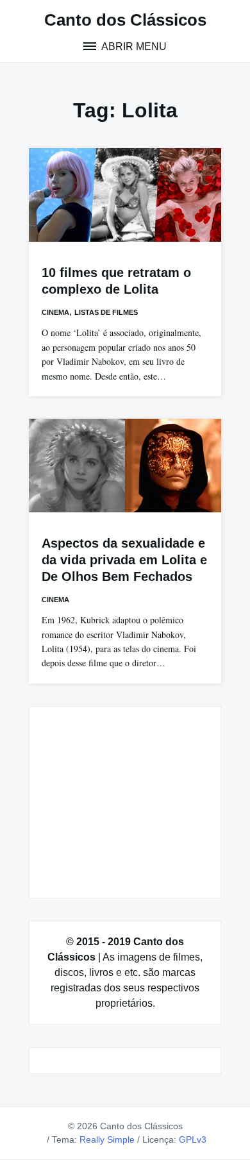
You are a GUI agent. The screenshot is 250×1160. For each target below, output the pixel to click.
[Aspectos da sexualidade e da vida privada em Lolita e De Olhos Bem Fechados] (125, 465)
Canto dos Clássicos (125, 19)
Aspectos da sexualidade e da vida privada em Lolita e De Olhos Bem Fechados (124, 560)
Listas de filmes (106, 312)
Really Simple (107, 1139)
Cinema (55, 312)
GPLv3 (192, 1139)
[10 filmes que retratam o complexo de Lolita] (125, 195)
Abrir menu (133, 46)
